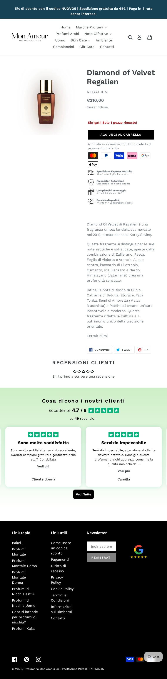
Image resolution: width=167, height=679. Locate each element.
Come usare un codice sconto (61, 548)
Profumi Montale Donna (19, 577)
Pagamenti (60, 559)
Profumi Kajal (23, 628)
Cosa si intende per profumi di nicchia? (25, 617)
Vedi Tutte (83, 494)
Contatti (58, 618)
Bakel (16, 543)
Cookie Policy (62, 589)
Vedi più (43, 466)
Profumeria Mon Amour (39, 669)
